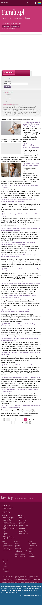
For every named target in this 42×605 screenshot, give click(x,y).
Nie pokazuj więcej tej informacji (30, 595)
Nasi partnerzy (19, 553)
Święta (31, 551)
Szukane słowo (7, 81)
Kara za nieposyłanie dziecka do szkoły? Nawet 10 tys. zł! (22, 377)
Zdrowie (31, 553)
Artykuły (8, 98)
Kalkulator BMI (7, 530)
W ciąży (31, 546)
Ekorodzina (22, 519)
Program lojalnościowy (21, 550)
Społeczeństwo (7, 546)
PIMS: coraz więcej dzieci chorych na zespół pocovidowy (22, 365)
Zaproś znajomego (20, 551)
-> (26, 422)
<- (8, 419)
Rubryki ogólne (23, 522)
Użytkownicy (22, 531)
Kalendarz (5, 535)
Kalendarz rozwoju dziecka (10, 528)
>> (30, 422)
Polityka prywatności (20, 556)
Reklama (17, 545)
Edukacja (5, 533)
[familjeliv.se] (39, 3)
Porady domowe (23, 533)
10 (22, 422)
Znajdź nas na (30, 3)
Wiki (7, 100)
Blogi (7, 102)
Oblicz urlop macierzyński (9, 523)
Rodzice (21, 527)
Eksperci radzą (23, 520)
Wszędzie (8, 94)
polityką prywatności (11, 592)
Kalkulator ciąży (7, 522)
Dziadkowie (22, 528)
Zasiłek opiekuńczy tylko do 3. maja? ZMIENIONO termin (22, 283)
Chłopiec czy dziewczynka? (10, 525)
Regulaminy (18, 546)
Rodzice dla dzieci (7, 536)
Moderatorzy (18, 548)
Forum (7, 96)
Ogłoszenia (22, 517)
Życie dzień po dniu (8, 545)
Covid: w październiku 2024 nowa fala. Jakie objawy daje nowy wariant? (31, 145)
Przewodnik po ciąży (8, 519)
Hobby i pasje (6, 548)
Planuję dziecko (23, 525)
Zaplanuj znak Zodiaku (9, 538)
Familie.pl (3, 119)
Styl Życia (31, 554)
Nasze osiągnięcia (20, 554)
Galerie (5, 566)
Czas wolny (32, 556)
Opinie (5, 543)
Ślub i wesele (22, 523)
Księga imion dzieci (8, 527)
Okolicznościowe (7, 550)
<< (4, 419)
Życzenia (5, 569)
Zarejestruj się (15, 26)
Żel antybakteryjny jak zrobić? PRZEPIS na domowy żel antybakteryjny (32, 124)
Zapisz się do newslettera (8, 28)
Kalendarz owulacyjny (9, 517)
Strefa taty (22, 530)
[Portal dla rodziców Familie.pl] (13, 15)
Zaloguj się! (6, 26)
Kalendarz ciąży (7, 520)
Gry (4, 531)
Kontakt (17, 543)
